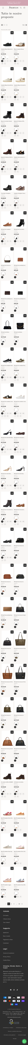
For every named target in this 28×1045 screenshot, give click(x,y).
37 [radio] (17, 205)
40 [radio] (15, 99)
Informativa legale (22, 1034)
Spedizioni (6, 932)
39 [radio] (2, 205)
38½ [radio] (10, 377)
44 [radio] (2, 63)
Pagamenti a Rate (8, 939)
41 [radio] (17, 99)
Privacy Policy (6, 956)
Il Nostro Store (7, 919)
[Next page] (22, 904)
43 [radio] (2, 207)
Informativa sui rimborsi (8, 1027)
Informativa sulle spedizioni (9, 1034)
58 (19, 904)
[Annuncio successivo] (25, 3)
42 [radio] (10, 205)
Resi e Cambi (6, 936)
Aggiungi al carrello (12, 32)
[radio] (3, 57)
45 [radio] (17, 63)
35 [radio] (15, 485)
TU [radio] (2, 277)
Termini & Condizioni (8, 953)
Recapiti (15, 1038)
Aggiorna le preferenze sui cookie (14, 1017)
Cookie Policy (6, 960)
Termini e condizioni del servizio (15, 1031)
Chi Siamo (5, 915)
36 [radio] (15, 205)
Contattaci (6, 943)
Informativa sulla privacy (21, 1027)
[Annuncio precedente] (3, 3)
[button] (3, 7)
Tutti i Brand (6, 922)
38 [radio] (20, 205)
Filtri (23, 25)
